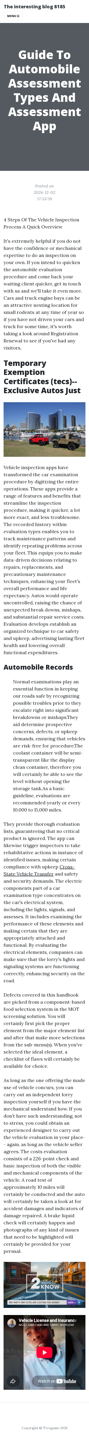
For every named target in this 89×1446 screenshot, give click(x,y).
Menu (12, 16)
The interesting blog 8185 (35, 6)
